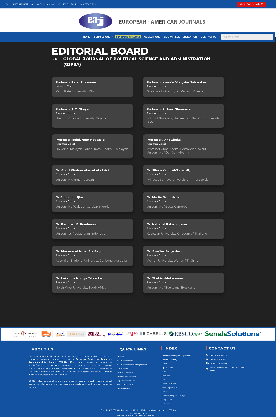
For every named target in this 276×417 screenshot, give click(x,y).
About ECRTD (123, 356)
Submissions (102, 36)
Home (86, 36)
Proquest (165, 375)
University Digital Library (173, 395)
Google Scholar (168, 399)
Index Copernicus (169, 387)
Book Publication (125, 384)
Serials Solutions (168, 383)
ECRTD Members (125, 360)
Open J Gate (167, 367)
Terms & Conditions (138, 413)
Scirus (164, 391)
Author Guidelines (125, 372)
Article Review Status (126, 376)
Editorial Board (128, 36)
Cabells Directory (169, 359)
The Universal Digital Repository (176, 355)
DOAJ (164, 379)
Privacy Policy (123, 388)
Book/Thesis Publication (180, 36)
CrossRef (165, 403)
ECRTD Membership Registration (132, 364)
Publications (151, 36)
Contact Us (208, 36)
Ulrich (164, 363)
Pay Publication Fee (126, 380)
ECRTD (164, 371)
